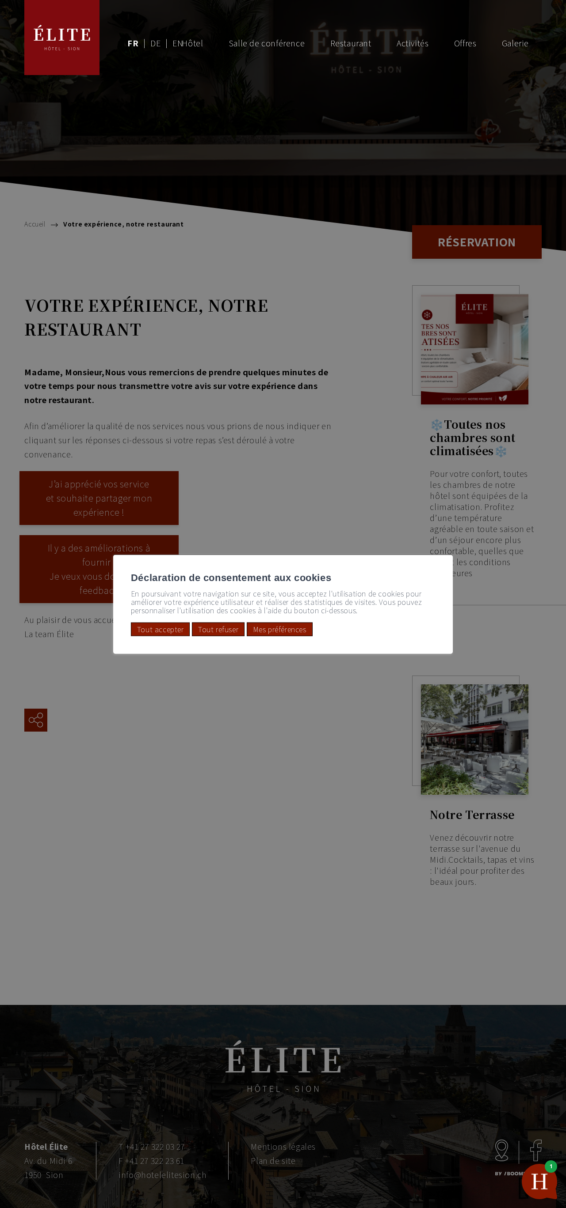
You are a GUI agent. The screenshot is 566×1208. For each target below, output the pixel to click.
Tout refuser (218, 629)
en (177, 43)
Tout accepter (160, 629)
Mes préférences (279, 629)
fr (132, 43)
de (155, 43)
